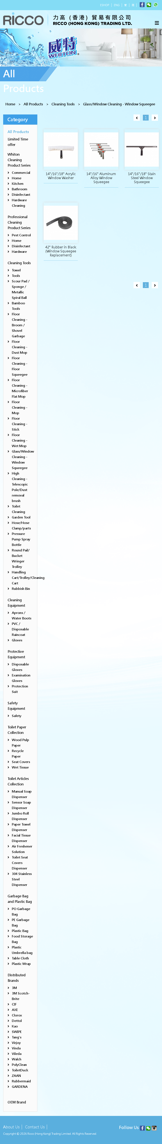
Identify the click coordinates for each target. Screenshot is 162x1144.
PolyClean (19, 1065)
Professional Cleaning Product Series (19, 222)
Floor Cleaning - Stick (19, 423)
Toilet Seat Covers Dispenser (20, 862)
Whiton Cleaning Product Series (19, 160)
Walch (16, 1059)
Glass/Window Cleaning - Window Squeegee (119, 104)
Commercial (21, 173)
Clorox (17, 1015)
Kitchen (17, 184)
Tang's (16, 1037)
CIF (14, 1004)
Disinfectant (21, 195)
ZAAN (16, 1076)
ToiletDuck (20, 1070)
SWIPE (17, 1032)
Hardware (19, 252)
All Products (33, 104)
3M (14, 988)
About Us (11, 1127)
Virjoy (16, 1043)
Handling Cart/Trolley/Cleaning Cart (28, 577)
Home (10, 104)
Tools (16, 276)
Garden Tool (21, 517)
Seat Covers (21, 762)
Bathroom (19, 189)
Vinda (16, 1048)
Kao (15, 1026)
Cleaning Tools (63, 104)
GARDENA (20, 1087)
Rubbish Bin (21, 589)
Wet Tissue (20, 767)
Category (17, 119)
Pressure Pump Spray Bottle (21, 539)
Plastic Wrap (21, 964)
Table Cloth (20, 958)
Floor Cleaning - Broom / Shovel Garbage (19, 325)
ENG (117, 5)
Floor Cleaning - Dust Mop (19, 347)
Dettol (17, 1021)
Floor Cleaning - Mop (19, 407)
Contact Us (35, 1127)
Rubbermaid (21, 1081)
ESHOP (104, 5)
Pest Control (21, 235)
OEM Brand (17, 1102)
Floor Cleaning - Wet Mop (19, 440)
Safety (16, 716)
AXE (15, 1010)
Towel (16, 270)
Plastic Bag (20, 931)
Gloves (17, 640)
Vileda (16, 1054)
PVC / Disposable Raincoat (20, 629)
